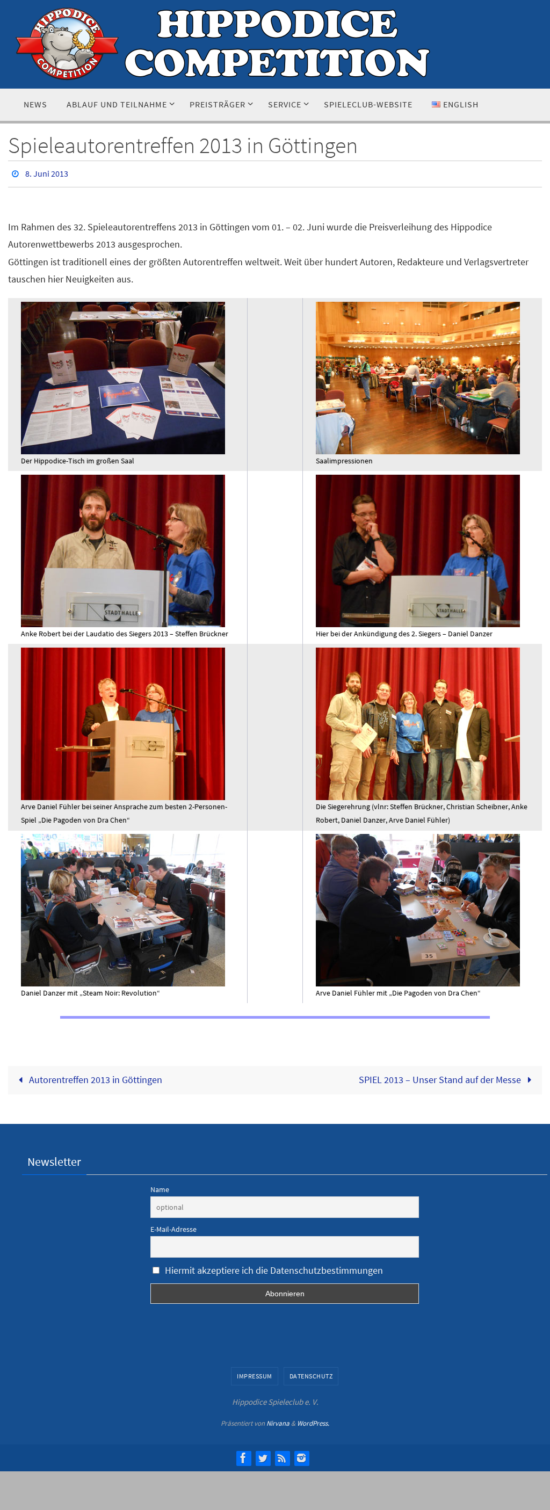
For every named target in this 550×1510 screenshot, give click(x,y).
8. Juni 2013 (46, 172)
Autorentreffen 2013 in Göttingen (94, 1077)
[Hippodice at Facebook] (243, 1455)
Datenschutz (311, 1373)
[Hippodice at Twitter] (263, 1455)
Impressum (254, 1373)
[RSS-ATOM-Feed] (282, 1455)
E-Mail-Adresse (173, 1226)
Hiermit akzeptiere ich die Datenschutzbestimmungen (274, 1267)
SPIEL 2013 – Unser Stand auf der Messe (441, 1077)
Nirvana (278, 1420)
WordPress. (313, 1420)
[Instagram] (301, 1455)
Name (159, 1187)
